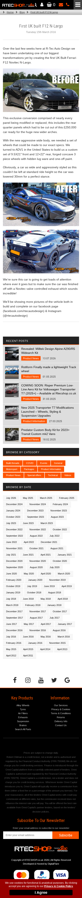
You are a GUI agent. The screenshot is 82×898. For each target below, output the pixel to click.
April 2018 (63, 599)
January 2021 (65, 554)
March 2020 (64, 573)
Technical (53, 475)
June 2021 (28, 554)
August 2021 (56, 548)
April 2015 (28, 649)
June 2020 (11, 573)
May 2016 (46, 636)
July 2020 (55, 567)
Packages (29, 469)
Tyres (23, 709)
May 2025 (28, 498)
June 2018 (28, 599)
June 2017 (11, 624)
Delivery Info (60, 721)
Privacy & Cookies (60, 709)
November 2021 (14, 548)
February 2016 (13, 643)
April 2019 (67, 586)
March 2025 (46, 498)
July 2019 (32, 586)
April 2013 (62, 649)
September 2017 (14, 617)
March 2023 (47, 523)
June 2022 (11, 542)
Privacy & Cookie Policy (58, 886)
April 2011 (28, 655)
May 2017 (29, 624)
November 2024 (37, 504)
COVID (29, 463)
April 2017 (46, 624)
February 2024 (60, 504)
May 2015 (11, 649)
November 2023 (58, 510)
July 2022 (55, 536)
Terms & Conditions (61, 713)
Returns (61, 717)
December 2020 (14, 561)
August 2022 (36, 536)
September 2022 (14, 536)
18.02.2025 (45, 434)
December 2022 (14, 529)
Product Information (51, 469)
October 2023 (13, 517)
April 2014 (45, 649)
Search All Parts (23, 729)
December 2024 (14, 504)
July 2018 (11, 599)
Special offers (34, 475)
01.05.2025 (48, 371)
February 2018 (32, 605)
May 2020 (29, 573)
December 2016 (14, 630)
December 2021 (49, 542)
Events (43, 463)
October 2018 (34, 592)
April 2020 (46, 573)
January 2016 (35, 643)
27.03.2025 (47, 414)
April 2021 (46, 554)
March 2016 (64, 636)
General (58, 463)
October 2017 (60, 611)
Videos (67, 475)
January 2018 (54, 605)
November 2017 (37, 611)
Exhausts (23, 717)
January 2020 (35, 580)
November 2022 (37, 529)
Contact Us (61, 725)
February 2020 (13, 580)
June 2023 (28, 523)
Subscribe (65, 835)
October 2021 (36, 548)
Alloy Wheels (22, 705)
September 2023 (35, 517)
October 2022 (60, 529)
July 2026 (11, 498)
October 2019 (13, 586)
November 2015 (57, 643)
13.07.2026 (48, 353)
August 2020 (36, 567)
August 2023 (57, 517)
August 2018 (54, 592)
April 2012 (11, 655)
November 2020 (37, 561)
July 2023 (11, 523)
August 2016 (59, 630)
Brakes (23, 725)
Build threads (12, 463)
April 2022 (29, 542)
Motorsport (11, 469)
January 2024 (13, 510)
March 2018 (12, 605)
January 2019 (13, 592)
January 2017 (65, 624)
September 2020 (14, 567)
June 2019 (49, 586)
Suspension (23, 721)
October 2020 (60, 561)
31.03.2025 (48, 392)
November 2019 (57, 580)
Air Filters (23, 713)
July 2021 (11, 554)
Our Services (61, 705)
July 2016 (11, 636)
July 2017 (55, 617)
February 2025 (66, 498)
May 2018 (46, 599)
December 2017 (14, 611)
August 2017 (36, 617)
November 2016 (37, 630)
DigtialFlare (53, 863)
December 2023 (35, 510)
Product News (13, 475)
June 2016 (28, 636)
